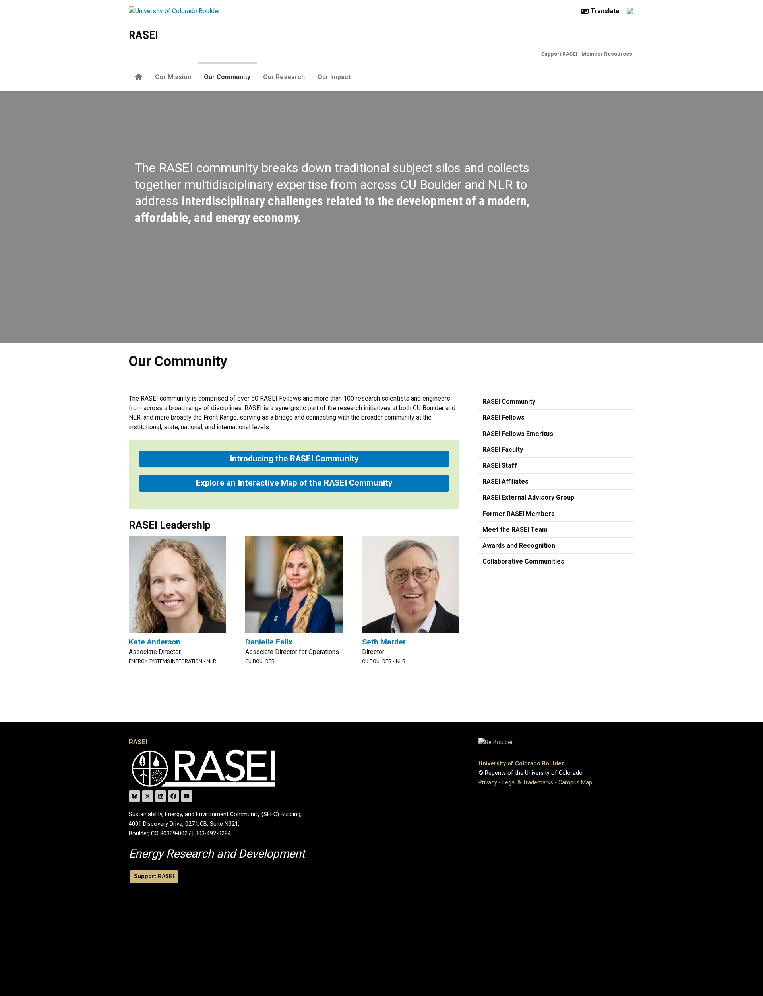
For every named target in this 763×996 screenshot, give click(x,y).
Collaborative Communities (523, 561)
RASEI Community (508, 401)
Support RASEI (559, 54)
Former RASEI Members (518, 513)
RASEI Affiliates (505, 481)
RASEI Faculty (502, 449)
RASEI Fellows (503, 417)
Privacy (487, 782)
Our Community (227, 77)
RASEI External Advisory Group (528, 497)
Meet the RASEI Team (515, 529)
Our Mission (173, 77)
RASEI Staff (499, 465)
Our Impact (334, 77)
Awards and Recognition (518, 545)
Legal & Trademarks (527, 782)
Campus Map (575, 782)
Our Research (284, 77)
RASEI (143, 35)
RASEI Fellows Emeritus (517, 434)
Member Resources (606, 54)
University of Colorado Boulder (521, 763)
